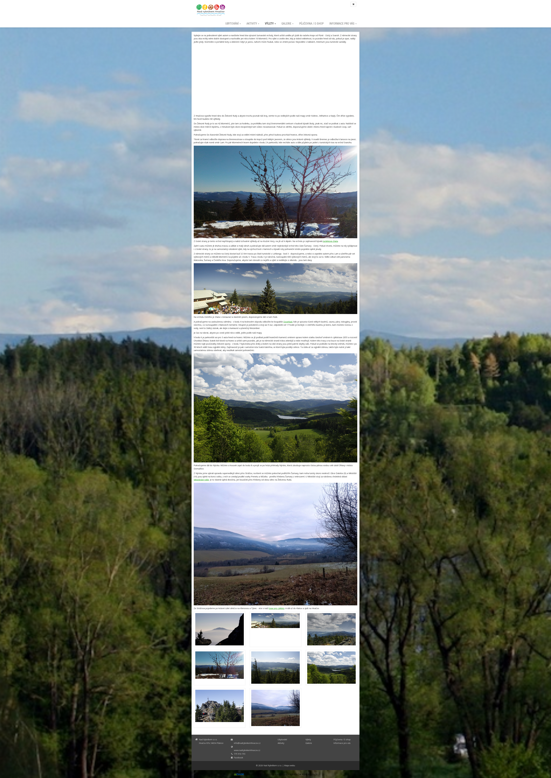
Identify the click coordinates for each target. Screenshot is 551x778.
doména (270, 774)
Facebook (238, 757)
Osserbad (287, 321)
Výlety (269, 23)
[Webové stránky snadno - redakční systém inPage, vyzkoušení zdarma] (239, 774)
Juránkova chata (330, 241)
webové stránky (254, 774)
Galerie (287, 23)
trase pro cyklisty (276, 608)
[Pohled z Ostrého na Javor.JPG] (219, 629)
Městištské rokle (201, 479)
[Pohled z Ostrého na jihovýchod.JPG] (331, 629)
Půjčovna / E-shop (311, 23)
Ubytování (232, 23)
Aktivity (252, 23)
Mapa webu (289, 765)
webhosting (282, 774)
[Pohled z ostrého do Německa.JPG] (275, 667)
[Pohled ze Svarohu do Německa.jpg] (219, 667)
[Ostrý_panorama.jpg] (275, 629)
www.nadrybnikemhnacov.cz (247, 750)
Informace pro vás (342, 23)
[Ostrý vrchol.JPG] (219, 708)
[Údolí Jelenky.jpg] (275, 708)
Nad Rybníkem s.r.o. (272, 765)
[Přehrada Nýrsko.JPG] (331, 667)
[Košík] (353, 4)
